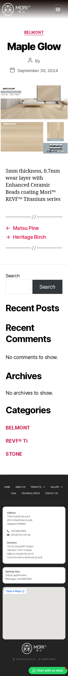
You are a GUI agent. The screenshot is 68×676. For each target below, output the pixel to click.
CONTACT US (51, 493)
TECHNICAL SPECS (30, 493)
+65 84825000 (24, 579)
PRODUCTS (36, 487)
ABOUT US (20, 487)
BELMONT (34, 32)
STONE (14, 454)
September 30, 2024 (37, 70)
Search (13, 275)
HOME (7, 487)
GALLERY (55, 487)
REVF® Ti (17, 441)
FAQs (13, 493)
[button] (58, 9)
